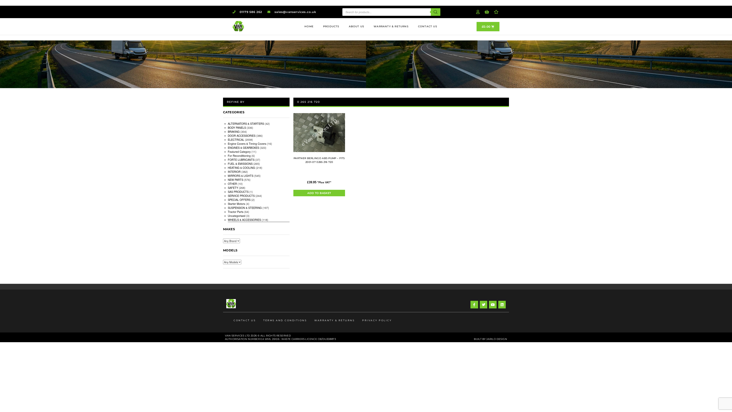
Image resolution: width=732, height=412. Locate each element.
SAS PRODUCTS (238, 192)
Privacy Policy (377, 320)
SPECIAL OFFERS (239, 200)
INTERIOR (234, 172)
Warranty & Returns (391, 26)
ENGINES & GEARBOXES (243, 148)
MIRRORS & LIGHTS (240, 176)
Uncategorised (236, 216)
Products (331, 26)
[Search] (435, 12)
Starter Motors (236, 204)
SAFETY (233, 188)
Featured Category (239, 152)
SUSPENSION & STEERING (245, 208)
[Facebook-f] (474, 304)
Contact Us (427, 26)
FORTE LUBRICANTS (241, 160)
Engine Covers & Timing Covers (247, 144)
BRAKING (234, 132)
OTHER (232, 184)
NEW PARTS (235, 180)
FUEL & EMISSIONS (240, 164)
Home (309, 26)
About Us (356, 26)
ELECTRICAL (236, 140)
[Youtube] (493, 304)
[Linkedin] (502, 304)
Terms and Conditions (285, 320)
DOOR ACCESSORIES (241, 136)
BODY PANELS (237, 128)
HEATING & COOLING (241, 168)
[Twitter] (483, 304)
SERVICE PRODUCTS (241, 196)
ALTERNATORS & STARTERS (246, 124)
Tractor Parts (235, 212)
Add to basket (319, 193)
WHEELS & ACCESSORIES (244, 220)
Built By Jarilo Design (490, 338)
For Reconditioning (239, 156)
